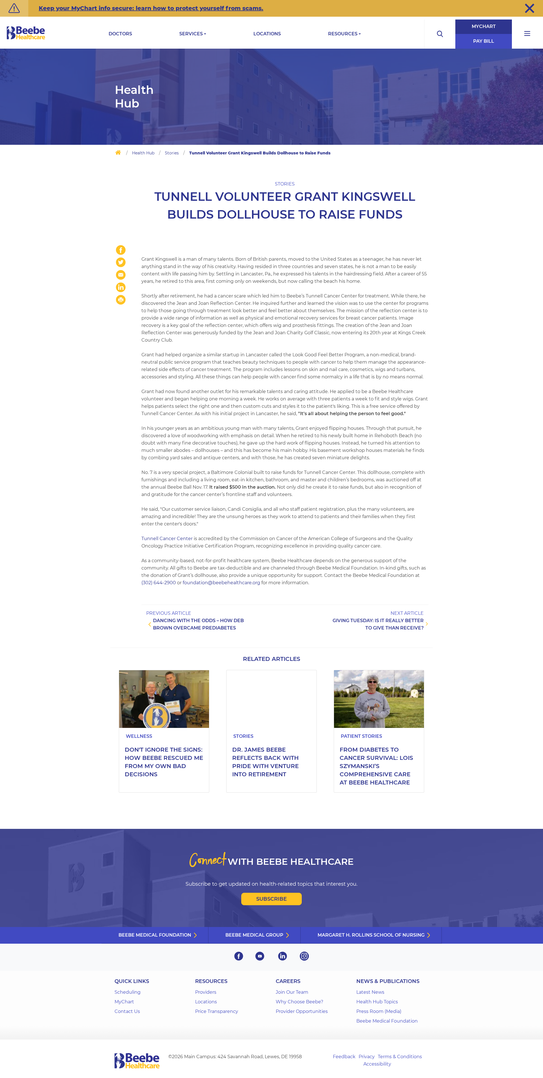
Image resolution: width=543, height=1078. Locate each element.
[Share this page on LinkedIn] (121, 287)
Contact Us (127, 1011)
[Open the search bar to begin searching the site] (439, 34)
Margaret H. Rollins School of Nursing (371, 935)
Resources (342, 33)
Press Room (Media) (378, 1011)
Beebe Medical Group (254, 935)
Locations (267, 33)
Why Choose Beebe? (299, 1001)
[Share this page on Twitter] (121, 262)
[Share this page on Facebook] (121, 250)
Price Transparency (216, 1011)
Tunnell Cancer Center (167, 538)
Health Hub (143, 153)
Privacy (367, 1056)
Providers (205, 992)
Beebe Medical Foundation (154, 935)
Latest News (370, 992)
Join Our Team (292, 992)
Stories (172, 153)
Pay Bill (483, 41)
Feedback (344, 1056)
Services (191, 33)
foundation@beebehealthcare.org (221, 582)
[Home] (118, 153)
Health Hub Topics (377, 1001)
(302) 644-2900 (158, 582)
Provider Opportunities (302, 1011)
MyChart (484, 26)
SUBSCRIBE (271, 899)
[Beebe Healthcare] (26, 39)
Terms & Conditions (400, 1056)
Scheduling (128, 992)
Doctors (120, 33)
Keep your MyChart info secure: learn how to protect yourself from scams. (151, 8)
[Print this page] (121, 300)
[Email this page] (121, 275)
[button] (529, 8)
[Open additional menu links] (527, 34)
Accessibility (377, 1064)
